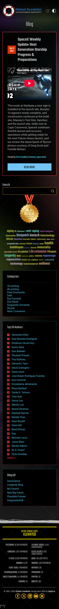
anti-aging (32, 231)
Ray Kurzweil (14, 298)
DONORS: (19, 563)
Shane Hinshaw (20, 409)
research (24, 260)
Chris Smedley (21, 157)
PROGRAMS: (36, 572)
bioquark (22, 235)
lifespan (51, 251)
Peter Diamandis (16, 292)
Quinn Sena (18, 347)
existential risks (13, 244)
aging (10, 231)
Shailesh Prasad (20, 355)
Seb (14, 433)
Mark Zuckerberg (16, 311)
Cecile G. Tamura (21, 392)
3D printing (13, 286)
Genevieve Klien (20, 334)
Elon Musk (12, 301)
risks (29, 260)
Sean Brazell (18, 421)
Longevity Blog (15, 484)
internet (32, 157)
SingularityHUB (15, 500)
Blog (29, 24)
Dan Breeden (18, 351)
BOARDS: (34, 563)
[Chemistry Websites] (29, 209)
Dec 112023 (12, 50)
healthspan (16, 247)
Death (52, 239)
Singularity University (18, 305)
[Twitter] (23, 596)
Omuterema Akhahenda (24, 384)
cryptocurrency (41, 239)
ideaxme (33, 248)
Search (52, 191)
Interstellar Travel (10, 252)
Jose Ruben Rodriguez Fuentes (28, 376)
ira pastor (23, 251)
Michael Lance (19, 437)
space (41, 259)
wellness (44, 264)
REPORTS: (35, 568)
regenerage (49, 255)
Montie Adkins (19, 445)
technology (16, 264)
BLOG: (33, 559)
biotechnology (47, 235)
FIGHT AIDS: (13, 568)
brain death (26, 239)
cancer (33, 239)
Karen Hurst (18, 371)
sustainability (49, 260)
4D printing (13, 289)
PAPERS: (34, 577)
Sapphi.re (51, 591)
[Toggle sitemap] (48, 11)
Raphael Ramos (20, 413)
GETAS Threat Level (29, 533)
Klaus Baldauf (19, 388)
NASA (19, 256)
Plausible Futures (16, 496)
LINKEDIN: (11, 552)
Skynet (10, 308)
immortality (44, 247)
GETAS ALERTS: (37, 552)
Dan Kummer (19, 380)
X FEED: (12, 559)
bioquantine (11, 235)
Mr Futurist (13, 488)
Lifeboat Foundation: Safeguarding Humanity (21, 10)
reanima (38, 255)
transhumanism (31, 263)
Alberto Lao (18, 404)
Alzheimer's (21, 231)
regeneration (13, 259)
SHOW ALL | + (11, 458)
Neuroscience (24, 256)
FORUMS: (21, 582)
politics (31, 256)
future (29, 243)
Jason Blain (18, 441)
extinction (22, 244)
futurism (36, 244)
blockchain (18, 239)
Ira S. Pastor (18, 450)
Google (41, 244)
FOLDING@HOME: (11, 572)
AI (15, 231)
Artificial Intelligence (46, 232)
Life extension (37, 252)
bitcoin (9, 239)
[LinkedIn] (30, 596)
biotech (35, 235)
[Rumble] (42, 596)
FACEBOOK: (10, 545)
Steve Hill (17, 425)
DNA (9, 295)
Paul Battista (18, 359)
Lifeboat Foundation (22, 591)
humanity (27, 248)
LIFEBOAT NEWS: (37, 545)
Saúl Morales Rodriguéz (24, 338)
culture (48, 239)
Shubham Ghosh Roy (23, 343)
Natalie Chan (18, 417)
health (48, 243)
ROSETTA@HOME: (10, 577)
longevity (10, 256)
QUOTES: (34, 582)
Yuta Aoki (17, 396)
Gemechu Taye (20, 363)
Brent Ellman (18, 429)
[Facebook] (17, 596)
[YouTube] (36, 596)
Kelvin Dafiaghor (20, 367)
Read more (29, 167)
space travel (41, 157)
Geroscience (13, 481)
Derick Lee (17, 400)
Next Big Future (15, 492)
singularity (34, 260)
